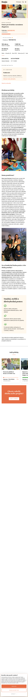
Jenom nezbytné (14, 690)
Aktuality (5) (8, 53)
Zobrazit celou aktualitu (9, 79)
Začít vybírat (14, 398)
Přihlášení (18, 2)
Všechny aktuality (6, 83)
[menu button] (25, 2)
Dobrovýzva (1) (21, 53)
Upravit (13, 693)
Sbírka (3, 53)
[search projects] (23, 2)
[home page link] (4, 2)
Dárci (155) (14, 53)
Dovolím (14, 686)
